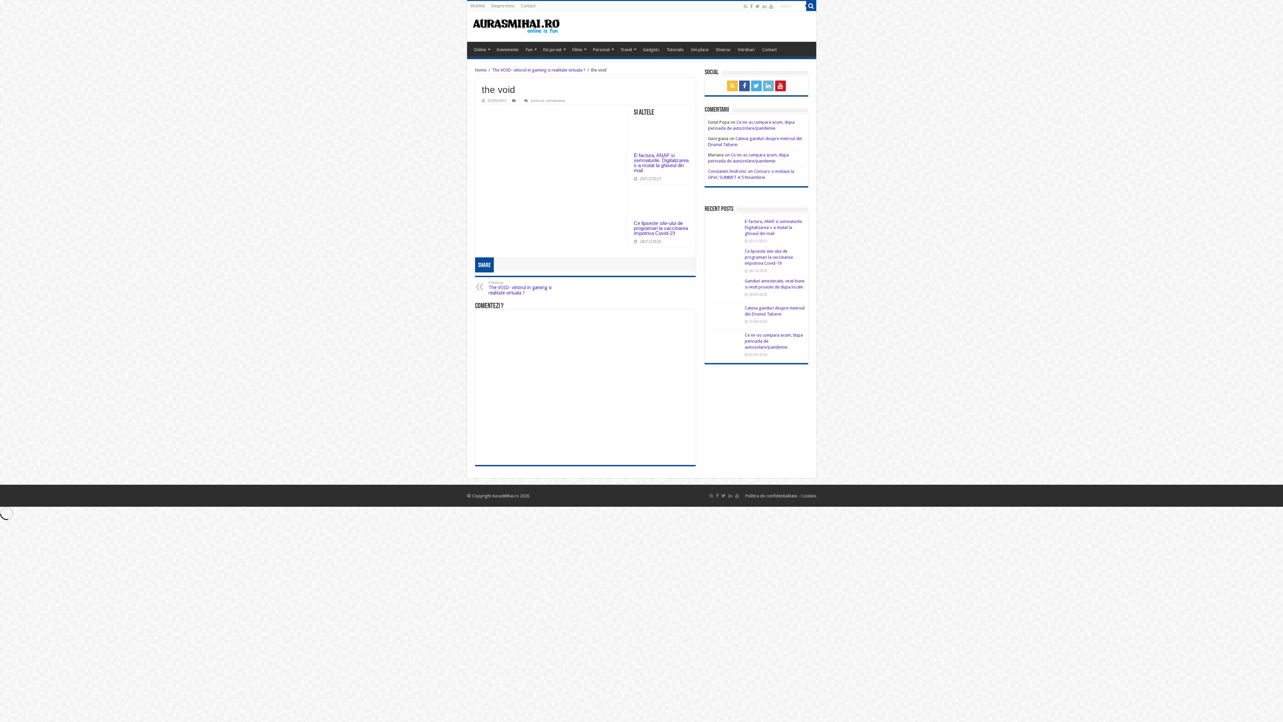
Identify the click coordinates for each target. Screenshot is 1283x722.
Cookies (808, 495)
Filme (577, 49)
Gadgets (651, 49)
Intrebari (746, 49)
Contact (528, 6)
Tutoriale (675, 49)
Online (480, 49)
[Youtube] (771, 6)
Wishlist (477, 6)
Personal (601, 49)
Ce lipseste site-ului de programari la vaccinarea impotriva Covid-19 (661, 228)
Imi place (700, 49)
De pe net (552, 49)
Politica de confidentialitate (771, 495)
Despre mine (502, 6)
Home (480, 70)
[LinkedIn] (764, 6)
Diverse (723, 49)
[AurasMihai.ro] (516, 26)
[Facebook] (751, 6)
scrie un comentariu (548, 101)
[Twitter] (757, 6)
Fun (529, 49)
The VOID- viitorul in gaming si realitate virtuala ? (538, 70)
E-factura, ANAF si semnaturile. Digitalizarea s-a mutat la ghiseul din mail (661, 162)
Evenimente (508, 49)
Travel (626, 49)
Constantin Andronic (727, 171)
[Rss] (745, 6)
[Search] (811, 6)
